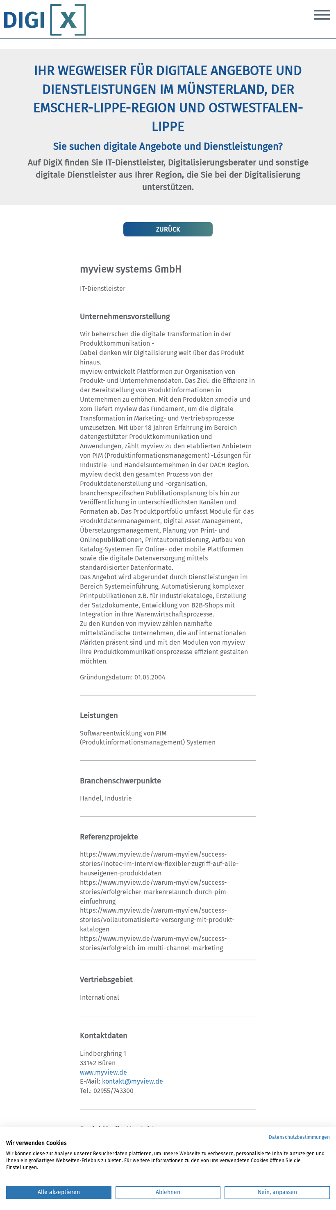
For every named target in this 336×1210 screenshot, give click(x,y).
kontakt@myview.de (132, 1081)
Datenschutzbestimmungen (299, 1137)
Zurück (168, 229)
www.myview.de (103, 1072)
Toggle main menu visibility (322, 14)
